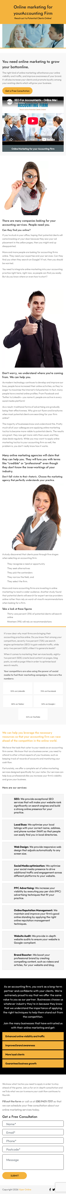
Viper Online (25, 1189)
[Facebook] (50, 1190)
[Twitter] (53, 1190)
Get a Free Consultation (17, 90)
